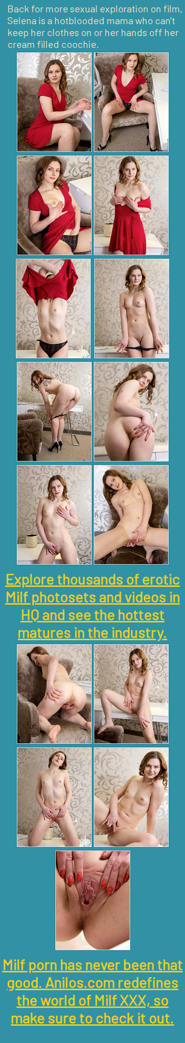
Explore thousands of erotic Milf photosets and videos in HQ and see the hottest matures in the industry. (92, 605)
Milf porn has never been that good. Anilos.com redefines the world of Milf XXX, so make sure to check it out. (92, 990)
